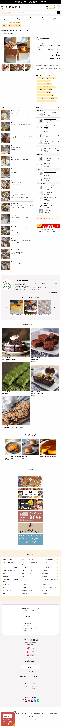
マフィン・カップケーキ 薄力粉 (44, 83)
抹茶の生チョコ (5, 393)
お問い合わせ (27, 630)
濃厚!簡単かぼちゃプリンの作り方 (48, 457)
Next (54, 308)
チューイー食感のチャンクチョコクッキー (12, 427)
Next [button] (32, 67)
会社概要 (31, 671)
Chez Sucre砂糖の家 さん (46, 38)
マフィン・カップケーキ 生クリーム (45, 95)
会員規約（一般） (29, 686)
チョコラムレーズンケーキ (38, 393)
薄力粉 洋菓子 (41, 78)
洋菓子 (4, 25)
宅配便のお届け (28, 623)
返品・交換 (27, 625)
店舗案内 (51, 713)
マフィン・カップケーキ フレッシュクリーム (47, 98)
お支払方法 (27, 621)
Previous (6, 308)
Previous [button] (1, 67)
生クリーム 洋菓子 (51, 78)
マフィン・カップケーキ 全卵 (44, 92)
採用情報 (56, 713)
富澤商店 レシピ (26, 22)
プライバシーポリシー (30, 688)
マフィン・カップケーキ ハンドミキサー (46, 86)
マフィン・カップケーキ (14, 25)
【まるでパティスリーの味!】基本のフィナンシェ (13, 457)
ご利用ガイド (28, 681)
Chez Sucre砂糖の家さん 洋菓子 (45, 89)
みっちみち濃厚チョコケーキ (9, 359)
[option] (17, 50)
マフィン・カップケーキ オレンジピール (46, 101)
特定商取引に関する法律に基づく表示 (38, 713)
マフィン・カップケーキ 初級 (44, 81)
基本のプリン (25, 456)
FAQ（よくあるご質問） (31, 683)
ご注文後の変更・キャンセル (31, 628)
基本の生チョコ (35, 359)
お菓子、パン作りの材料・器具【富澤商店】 (11, 22)
